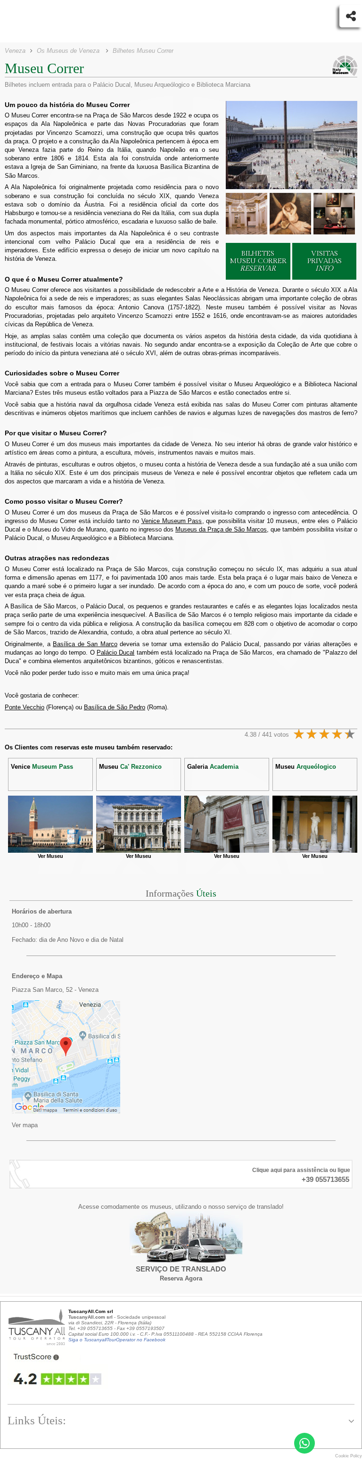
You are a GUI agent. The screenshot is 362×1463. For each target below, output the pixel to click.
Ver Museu (50, 856)
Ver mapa (25, 1125)
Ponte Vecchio (24, 707)
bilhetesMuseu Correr (258, 261)
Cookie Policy (348, 1456)
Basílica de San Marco (85, 644)
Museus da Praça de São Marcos (221, 529)
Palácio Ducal (115, 652)
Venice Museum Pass (171, 520)
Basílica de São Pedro (114, 707)
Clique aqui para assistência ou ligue (301, 1170)
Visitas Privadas (324, 261)
